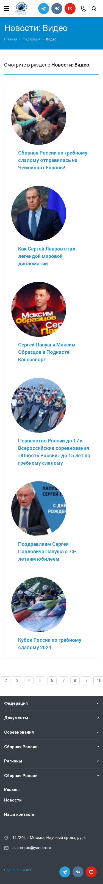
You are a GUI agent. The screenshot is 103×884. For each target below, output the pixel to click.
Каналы (12, 789)
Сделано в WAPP (18, 870)
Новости (13, 800)
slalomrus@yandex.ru (31, 847)
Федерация (32, 39)
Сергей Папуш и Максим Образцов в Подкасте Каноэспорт (47, 352)
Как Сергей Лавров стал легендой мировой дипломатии (46, 256)
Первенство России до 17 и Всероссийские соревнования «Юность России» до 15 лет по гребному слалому (54, 452)
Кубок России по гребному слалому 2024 (49, 643)
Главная (10, 39)
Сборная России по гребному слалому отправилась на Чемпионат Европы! (52, 160)
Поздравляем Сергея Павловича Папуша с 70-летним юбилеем (47, 551)
